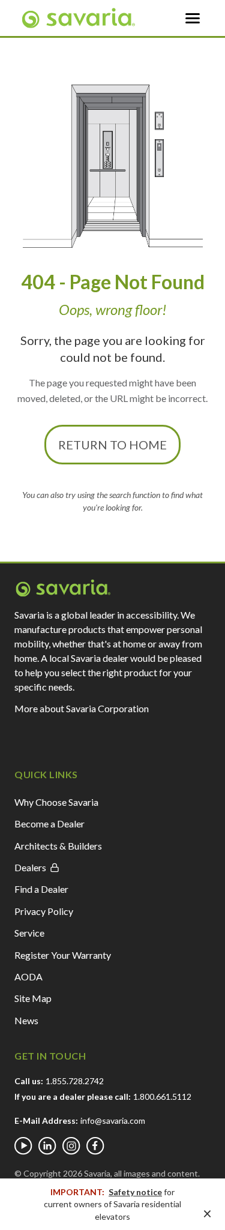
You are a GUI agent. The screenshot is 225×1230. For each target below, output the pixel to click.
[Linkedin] (47, 1146)
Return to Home (112, 444)
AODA (28, 976)
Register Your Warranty (62, 955)
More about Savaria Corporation (81, 708)
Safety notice (135, 1192)
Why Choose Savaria (56, 802)
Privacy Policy (43, 911)
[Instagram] (71, 1146)
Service (29, 932)
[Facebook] (95, 1146)
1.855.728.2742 (75, 1081)
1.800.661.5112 (162, 1096)
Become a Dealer (49, 823)
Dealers (30, 867)
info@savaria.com (112, 1120)
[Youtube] (23, 1146)
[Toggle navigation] (193, 18)
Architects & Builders (58, 845)
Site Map (33, 998)
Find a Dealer (41, 889)
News (26, 1020)
